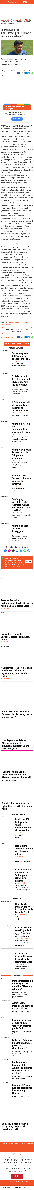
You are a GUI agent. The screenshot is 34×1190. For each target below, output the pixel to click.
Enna (5, 1148)
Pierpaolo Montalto (23, 938)
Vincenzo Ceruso (22, 964)
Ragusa (16, 1148)
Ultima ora (25, 1187)
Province (14, 20)
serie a (27, 322)
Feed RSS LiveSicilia (27, 1181)
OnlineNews (6, 608)
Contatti (12, 1181)
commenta (25, 329)
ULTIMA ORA (4, 1143)
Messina (11, 1148)
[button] (2, 1135)
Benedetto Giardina (12, 71)
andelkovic (11, 322)
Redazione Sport (18, 413)
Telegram (14, 1187)
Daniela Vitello (21, 883)
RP (14, 534)
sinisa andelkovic (6, 324)
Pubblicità (18, 1181)
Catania (16, 1143)
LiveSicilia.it (5, 20)
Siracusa (22, 1148)
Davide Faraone (21, 915)
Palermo (21, 20)
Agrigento (22, 1143)
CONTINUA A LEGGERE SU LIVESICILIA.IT (17, 344)
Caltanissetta (30, 1143)
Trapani (28, 1148)
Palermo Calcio (19, 322)
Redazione (16, 361)
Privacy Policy (5, 1181)
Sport (28, 20)
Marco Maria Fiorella (19, 513)
